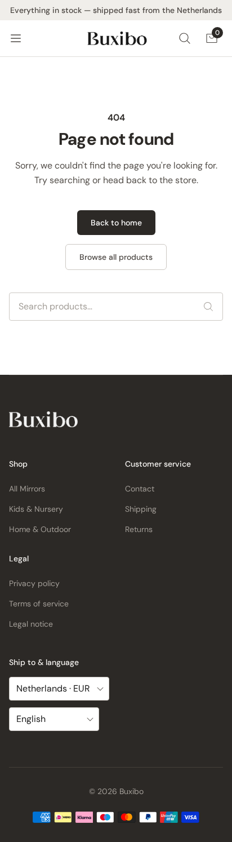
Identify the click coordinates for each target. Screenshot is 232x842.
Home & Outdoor (40, 529)
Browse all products (116, 257)
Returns (139, 529)
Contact (139, 489)
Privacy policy (34, 583)
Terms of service (39, 604)
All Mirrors (27, 489)
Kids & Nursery (36, 509)
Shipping (141, 509)
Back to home (116, 223)
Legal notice (31, 624)
